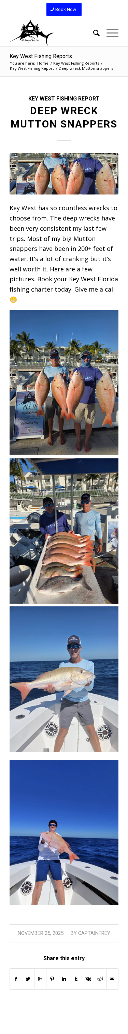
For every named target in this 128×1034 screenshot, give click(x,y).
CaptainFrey (94, 933)
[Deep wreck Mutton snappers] (64, 173)
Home (42, 63)
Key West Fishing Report (32, 68)
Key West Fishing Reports (41, 56)
